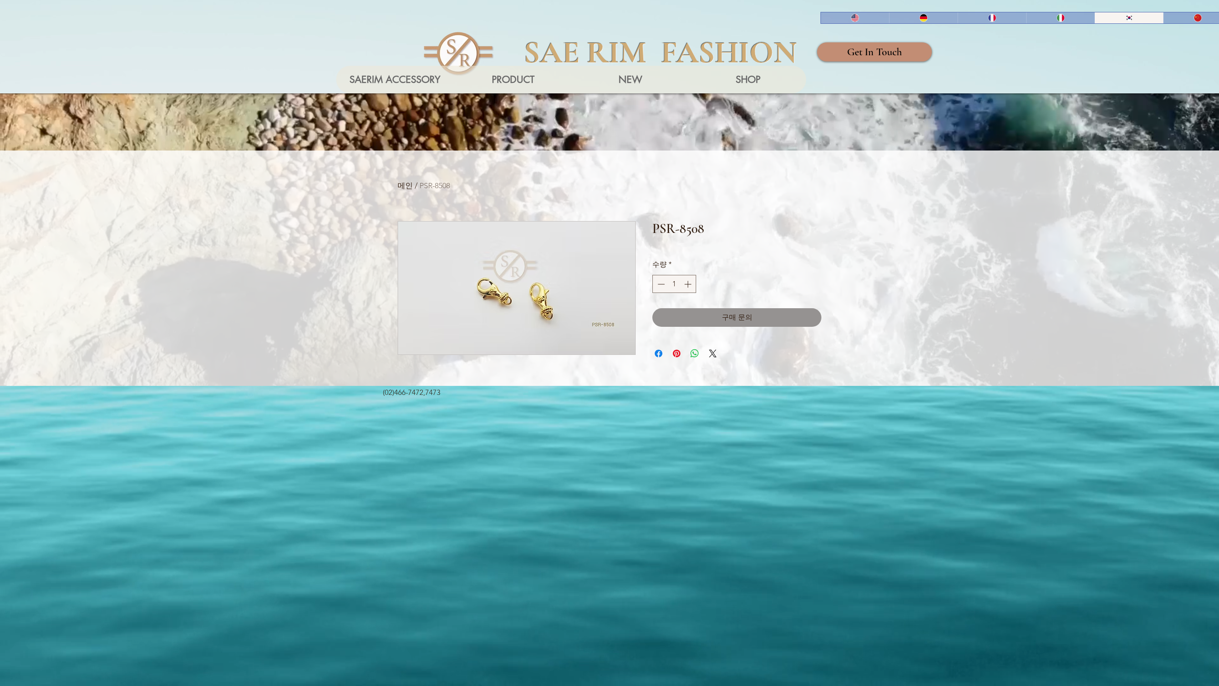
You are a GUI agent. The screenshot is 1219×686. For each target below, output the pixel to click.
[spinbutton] (674, 284)
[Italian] (1060, 17)
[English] (855, 17)
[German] (923, 17)
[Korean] (1129, 17)
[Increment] (688, 284)
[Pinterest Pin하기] (676, 353)
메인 (405, 185)
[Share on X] (713, 353)
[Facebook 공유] (658, 353)
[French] (992, 17)
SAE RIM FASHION (660, 52)
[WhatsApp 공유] (694, 353)
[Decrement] (660, 284)
